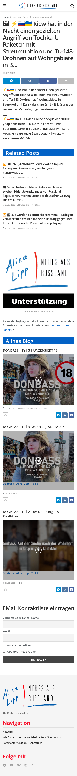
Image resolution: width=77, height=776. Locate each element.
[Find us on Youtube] (11, 765)
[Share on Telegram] (11, 81)
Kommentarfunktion (15, 742)
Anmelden (36, 742)
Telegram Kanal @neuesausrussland (32, 16)
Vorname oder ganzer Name (21, 618)
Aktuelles (8, 731)
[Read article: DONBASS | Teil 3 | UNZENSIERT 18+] (38, 379)
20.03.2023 (9, 493)
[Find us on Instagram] (25, 765)
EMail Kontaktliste (19, 645)
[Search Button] (72, 5)
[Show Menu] (4, 5)
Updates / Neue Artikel (21, 651)
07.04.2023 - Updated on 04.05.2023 (22, 408)
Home (6, 16)
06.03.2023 (9, 583)
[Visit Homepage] (38, 5)
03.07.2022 (9, 73)
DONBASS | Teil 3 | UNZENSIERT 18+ (31, 350)
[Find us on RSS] (32, 765)
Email (6, 631)
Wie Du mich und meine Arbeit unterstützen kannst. (32, 737)
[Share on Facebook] (48, 81)
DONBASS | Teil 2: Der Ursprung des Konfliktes (31, 513)
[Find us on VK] (19, 765)
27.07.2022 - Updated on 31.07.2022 (22, 177)
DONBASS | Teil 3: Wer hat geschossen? (33, 426)
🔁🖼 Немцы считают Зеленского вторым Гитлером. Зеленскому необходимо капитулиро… (33, 168)
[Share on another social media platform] (66, 81)
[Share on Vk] (29, 81)
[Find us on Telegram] (4, 765)
